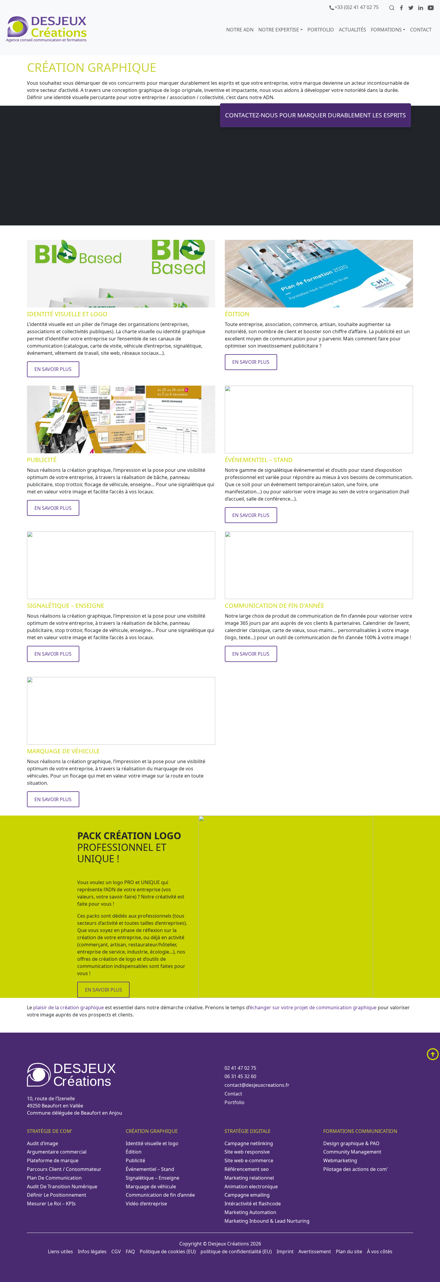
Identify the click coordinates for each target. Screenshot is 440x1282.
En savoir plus (53, 369)
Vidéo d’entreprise (146, 1203)
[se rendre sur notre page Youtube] (430, 7)
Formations (386, 29)
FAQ (130, 1251)
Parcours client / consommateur (64, 1169)
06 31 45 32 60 (240, 1076)
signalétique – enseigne (152, 1178)
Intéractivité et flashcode (252, 1203)
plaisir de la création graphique (68, 1007)
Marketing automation (250, 1212)
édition (134, 1151)
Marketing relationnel (249, 1178)
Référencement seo (246, 1169)
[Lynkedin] (421, 7)
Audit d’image (42, 1143)
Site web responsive (247, 1151)
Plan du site (349, 1251)
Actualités (352, 29)
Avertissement (314, 1251)
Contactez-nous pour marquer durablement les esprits (315, 115)
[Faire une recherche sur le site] (392, 7)
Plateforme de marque (52, 1160)
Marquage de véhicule (151, 1186)
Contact (421, 29)
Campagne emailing (247, 1195)
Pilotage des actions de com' (355, 1169)
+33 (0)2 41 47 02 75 (357, 7)
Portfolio (234, 1102)
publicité (135, 1160)
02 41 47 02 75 (240, 1068)
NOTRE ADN (240, 29)
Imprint (285, 1251)
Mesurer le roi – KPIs (51, 1203)
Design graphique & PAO (351, 1143)
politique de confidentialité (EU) (236, 1251)
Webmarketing (340, 1160)
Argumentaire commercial (57, 1151)
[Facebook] (402, 7)
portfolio (320, 29)
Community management (352, 1151)
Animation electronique (251, 1186)
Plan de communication (54, 1178)
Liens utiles (60, 1251)
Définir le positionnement (56, 1195)
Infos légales (92, 1251)
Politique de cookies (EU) (168, 1251)
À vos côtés (379, 1251)
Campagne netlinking (248, 1143)
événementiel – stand (150, 1169)
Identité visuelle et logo (152, 1143)
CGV (116, 1251)
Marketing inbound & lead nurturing (266, 1221)
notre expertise (278, 29)
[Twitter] (411, 7)
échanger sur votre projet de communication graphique (313, 1007)
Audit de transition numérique (62, 1186)
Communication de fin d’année (160, 1195)
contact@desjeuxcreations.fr (256, 1085)
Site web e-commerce (248, 1160)
